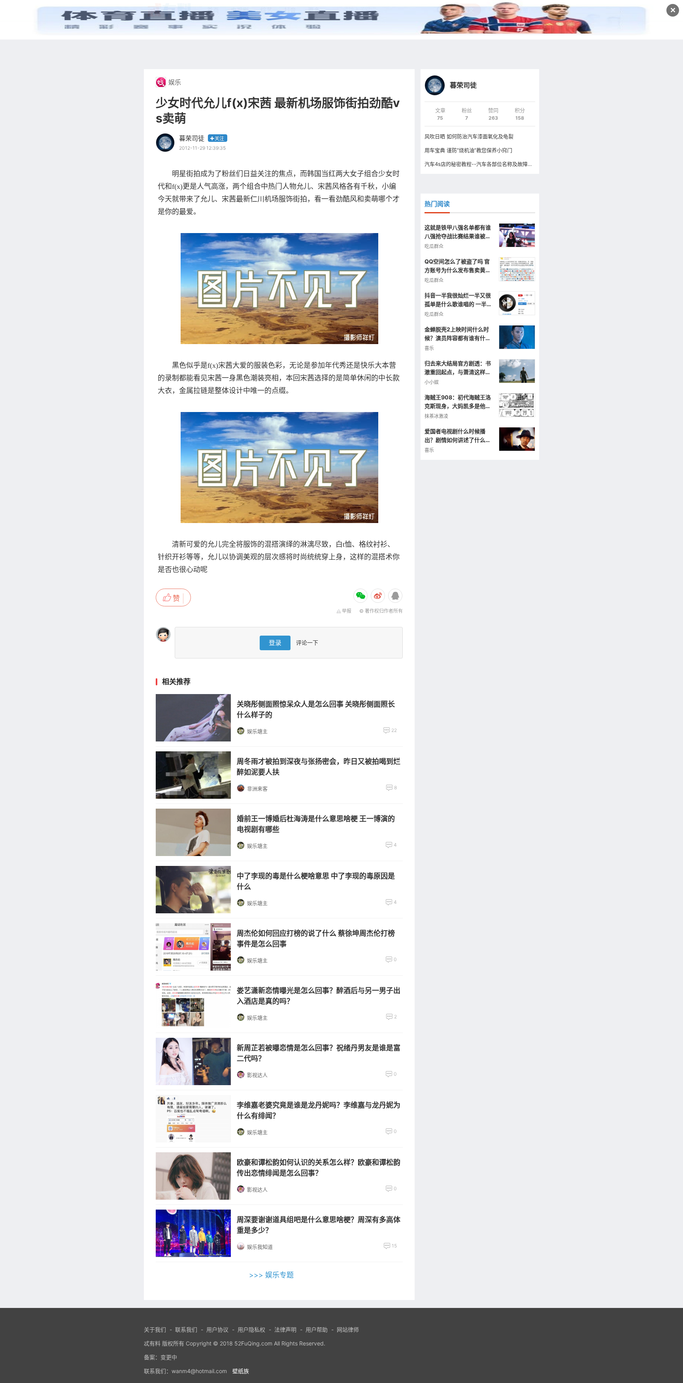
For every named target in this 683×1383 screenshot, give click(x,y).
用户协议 (217, 1329)
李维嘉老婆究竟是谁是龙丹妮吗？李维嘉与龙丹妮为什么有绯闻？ (318, 1110)
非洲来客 (257, 788)
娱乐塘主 (257, 731)
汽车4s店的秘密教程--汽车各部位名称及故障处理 (481, 164)
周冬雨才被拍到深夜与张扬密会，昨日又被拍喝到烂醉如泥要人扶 (318, 766)
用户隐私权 (251, 1329)
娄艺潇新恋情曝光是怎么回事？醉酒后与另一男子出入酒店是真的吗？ (318, 995)
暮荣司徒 (191, 138)
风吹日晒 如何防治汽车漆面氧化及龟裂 (469, 136)
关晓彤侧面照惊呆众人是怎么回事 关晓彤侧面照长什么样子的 (316, 709)
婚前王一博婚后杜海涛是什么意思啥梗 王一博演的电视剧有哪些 (316, 824)
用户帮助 (317, 1329)
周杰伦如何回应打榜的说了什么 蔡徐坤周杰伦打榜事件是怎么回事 (316, 938)
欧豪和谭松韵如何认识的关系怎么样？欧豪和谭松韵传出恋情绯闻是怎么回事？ (318, 1167)
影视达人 (257, 1075)
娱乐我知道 (260, 1247)
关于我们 (155, 1329)
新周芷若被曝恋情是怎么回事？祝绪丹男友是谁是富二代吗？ (318, 1053)
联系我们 (186, 1329)
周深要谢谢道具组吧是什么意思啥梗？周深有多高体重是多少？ (318, 1225)
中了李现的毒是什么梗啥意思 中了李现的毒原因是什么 (316, 881)
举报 (346, 611)
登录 (275, 643)
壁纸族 (240, 1371)
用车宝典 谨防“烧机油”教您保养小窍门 (468, 150)
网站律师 (348, 1329)
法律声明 (285, 1329)
